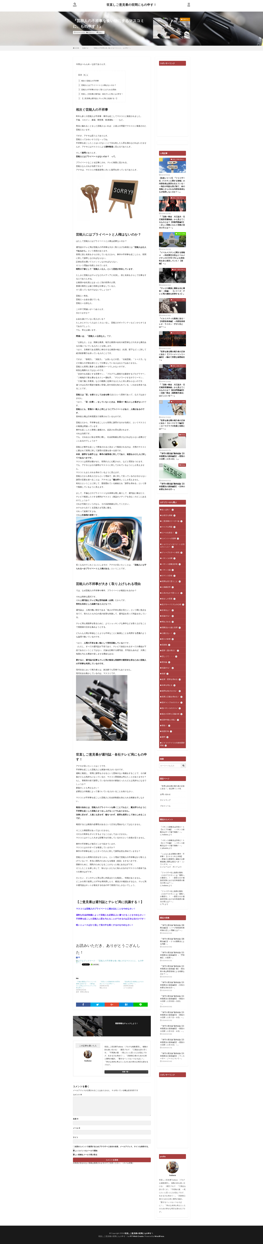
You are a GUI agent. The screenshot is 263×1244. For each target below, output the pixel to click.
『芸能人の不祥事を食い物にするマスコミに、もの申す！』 (112, 48)
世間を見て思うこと (171, 581)
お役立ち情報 (181, 233)
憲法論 (183, 434)
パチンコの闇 (168, 558)
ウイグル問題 (168, 527)
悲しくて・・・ (169, 656)
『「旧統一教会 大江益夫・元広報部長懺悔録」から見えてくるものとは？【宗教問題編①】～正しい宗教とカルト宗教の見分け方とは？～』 (172, 222)
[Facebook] (83, 1005)
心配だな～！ (168, 633)
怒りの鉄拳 (167, 639)
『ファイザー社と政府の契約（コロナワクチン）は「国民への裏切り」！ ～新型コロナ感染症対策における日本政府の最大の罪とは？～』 (172, 877)
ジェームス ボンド (170, 867)
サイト (75, 1137)
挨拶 (165, 673)
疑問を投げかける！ (171, 691)
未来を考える (168, 685)
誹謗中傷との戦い (170, 720)
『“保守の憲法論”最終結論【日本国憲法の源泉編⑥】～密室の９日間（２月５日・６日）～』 (172, 1028)
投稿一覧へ (125, 1072)
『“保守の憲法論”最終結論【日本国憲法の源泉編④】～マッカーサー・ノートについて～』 (172, 1055)
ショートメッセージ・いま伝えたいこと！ (172, 545)
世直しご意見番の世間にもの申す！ (132, 4)
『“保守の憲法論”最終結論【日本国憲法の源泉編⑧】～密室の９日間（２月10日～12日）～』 (172, 1000)
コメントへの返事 (170, 538)
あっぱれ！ (167, 509)
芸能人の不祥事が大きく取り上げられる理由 (97, 89)
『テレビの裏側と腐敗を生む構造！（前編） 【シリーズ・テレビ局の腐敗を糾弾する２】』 (172, 291)
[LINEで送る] (94, 964)
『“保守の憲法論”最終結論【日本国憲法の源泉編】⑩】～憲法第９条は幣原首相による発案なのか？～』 (172, 970)
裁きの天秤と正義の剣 (172, 714)
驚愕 (165, 737)
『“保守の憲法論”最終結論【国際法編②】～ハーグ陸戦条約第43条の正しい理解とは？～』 (172, 927)
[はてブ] (126, 1005)
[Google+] (112, 1005)
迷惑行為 (166, 731)
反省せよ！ (167, 610)
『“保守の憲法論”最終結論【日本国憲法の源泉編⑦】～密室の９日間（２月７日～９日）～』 (172, 1014)
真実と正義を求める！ (179, 159)
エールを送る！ (169, 532)
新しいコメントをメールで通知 (85, 1151)
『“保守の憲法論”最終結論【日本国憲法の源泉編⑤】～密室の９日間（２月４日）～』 (172, 456)
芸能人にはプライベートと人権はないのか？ (97, 85)
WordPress (159, 1236)
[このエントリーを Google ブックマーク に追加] (77, 957)
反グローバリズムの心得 (173, 604)
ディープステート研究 (179, 300)
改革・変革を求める (179, 269)
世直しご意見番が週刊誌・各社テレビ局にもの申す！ (101, 94)
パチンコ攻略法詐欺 (171, 564)
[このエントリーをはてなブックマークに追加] (79, 957)
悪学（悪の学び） (170, 650)
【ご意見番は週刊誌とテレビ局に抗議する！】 (98, 98)
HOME (77, 48)
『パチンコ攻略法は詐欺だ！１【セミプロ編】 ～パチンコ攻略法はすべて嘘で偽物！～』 (172, 829)
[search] (183, 765)
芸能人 (100, 32)
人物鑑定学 (167, 587)
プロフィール (165, 806)
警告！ (166, 725)
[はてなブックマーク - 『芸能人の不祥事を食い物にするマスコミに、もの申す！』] (111, 960)
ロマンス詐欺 (168, 575)
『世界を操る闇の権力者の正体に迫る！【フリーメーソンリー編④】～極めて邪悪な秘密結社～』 (172, 355)
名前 (75, 1119)
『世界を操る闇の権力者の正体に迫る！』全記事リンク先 (172, 787)
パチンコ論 (167, 570)
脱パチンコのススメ (171, 708)
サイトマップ (165, 800)
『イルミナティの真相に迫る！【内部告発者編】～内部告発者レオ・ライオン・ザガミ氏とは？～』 (172, 322)
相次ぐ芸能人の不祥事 (89, 81)
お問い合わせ (165, 794)
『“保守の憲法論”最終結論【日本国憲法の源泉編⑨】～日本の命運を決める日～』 (172, 486)
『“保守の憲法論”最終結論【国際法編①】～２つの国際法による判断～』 (172, 941)
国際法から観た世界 (171, 627)
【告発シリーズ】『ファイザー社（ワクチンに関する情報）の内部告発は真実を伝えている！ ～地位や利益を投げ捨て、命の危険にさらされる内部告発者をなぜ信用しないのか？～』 (172, 185)
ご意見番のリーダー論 (172, 521)
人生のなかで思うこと (172, 593)
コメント (77, 1095)
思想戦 (166, 645)
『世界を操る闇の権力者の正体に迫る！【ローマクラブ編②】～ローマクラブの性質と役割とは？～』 (172, 424)
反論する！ (167, 616)
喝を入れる (167, 622)
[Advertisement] (172, 102)
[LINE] (140, 1005)
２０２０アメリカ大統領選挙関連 (172, 744)
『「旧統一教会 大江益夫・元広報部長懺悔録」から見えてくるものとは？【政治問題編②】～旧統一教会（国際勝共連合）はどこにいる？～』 (172, 390)
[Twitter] (97, 1005)
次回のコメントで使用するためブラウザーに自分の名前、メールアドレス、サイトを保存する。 (112, 1146)
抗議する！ (91, 32)
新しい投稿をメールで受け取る (85, 1155)
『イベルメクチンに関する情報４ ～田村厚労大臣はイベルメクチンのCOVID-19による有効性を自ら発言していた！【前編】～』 (172, 258)
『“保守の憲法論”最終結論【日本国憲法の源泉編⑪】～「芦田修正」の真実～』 (172, 955)
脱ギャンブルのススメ (172, 702)
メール (76, 1128)
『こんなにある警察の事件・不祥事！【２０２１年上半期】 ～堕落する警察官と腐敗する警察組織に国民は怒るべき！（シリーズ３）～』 (172, 859)
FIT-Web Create (137, 1236)
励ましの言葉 (168, 599)
